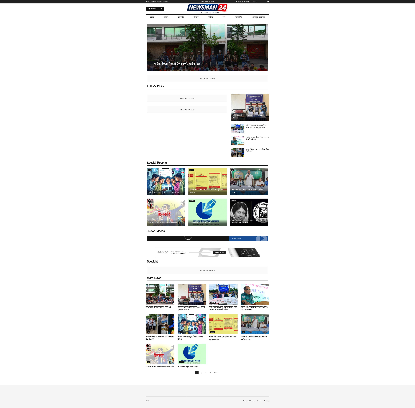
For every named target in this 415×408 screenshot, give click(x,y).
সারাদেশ (192, 201)
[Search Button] (267, 1)
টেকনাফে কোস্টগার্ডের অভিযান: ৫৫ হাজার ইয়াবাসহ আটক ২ (250, 116)
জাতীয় (191, 170)
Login (239, 2)
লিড (150, 170)
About (147, 2)
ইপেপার (181, 17)
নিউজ (211, 17)
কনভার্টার (238, 17)
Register (246, 2)
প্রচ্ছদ (152, 17)
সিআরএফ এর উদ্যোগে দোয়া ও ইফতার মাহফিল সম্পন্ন (247, 191)
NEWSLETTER (156, 9)
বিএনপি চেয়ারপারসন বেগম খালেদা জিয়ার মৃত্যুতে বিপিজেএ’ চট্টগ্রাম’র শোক (247, 221)
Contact (166, 2)
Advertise (153, 2)
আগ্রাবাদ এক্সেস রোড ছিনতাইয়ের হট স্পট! (163, 222)
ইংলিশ (196, 17)
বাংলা (166, 17)
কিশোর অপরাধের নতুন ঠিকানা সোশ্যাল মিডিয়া (164, 192)
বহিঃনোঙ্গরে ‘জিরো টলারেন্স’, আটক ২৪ (177, 64)
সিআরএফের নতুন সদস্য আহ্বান (200, 222)
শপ (224, 17)
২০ (210, 373)
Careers (159, 2)
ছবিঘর (149, 302)
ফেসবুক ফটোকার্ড (258, 17)
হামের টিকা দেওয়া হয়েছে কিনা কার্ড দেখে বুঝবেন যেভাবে (206, 191)
